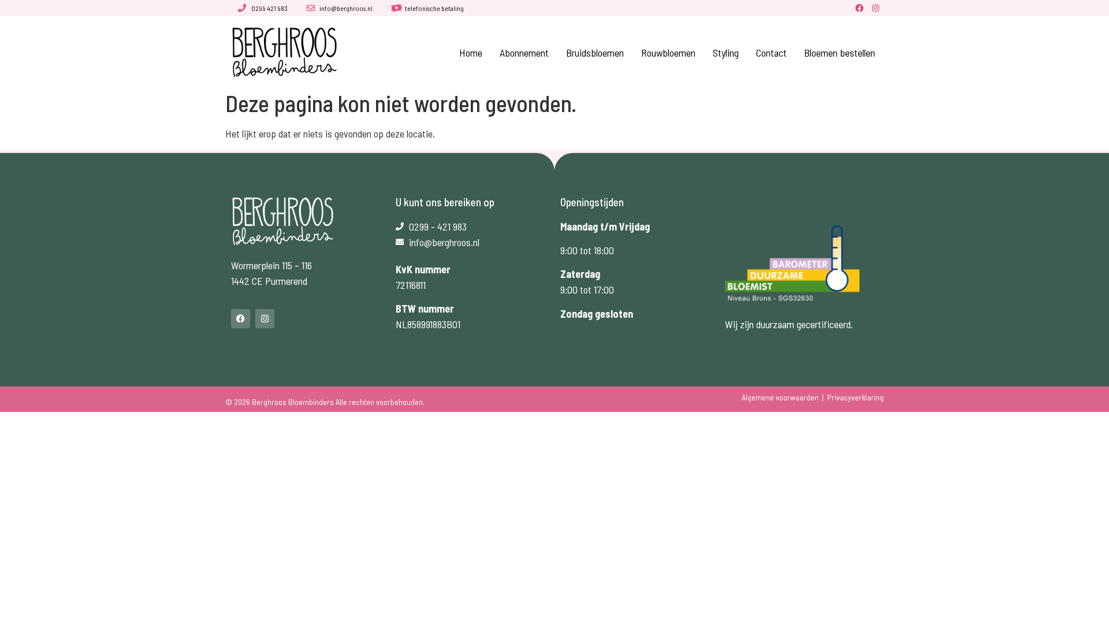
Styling (726, 52)
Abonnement (524, 52)
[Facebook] (859, 8)
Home (470, 52)
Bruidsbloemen (595, 52)
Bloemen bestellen (839, 52)
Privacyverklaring (855, 397)
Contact (771, 52)
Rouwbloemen (668, 52)
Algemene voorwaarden (780, 397)
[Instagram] (876, 8)
